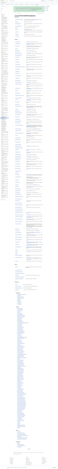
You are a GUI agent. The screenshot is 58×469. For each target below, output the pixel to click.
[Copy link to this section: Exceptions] (21, 441)
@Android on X (27, 458)
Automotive (32, 4)
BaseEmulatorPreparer (20, 314)
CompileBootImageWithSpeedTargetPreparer (20, 66)
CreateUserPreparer (17, 73)
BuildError (16, 284)
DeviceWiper (16, 109)
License (19, 467)
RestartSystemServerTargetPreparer (19, 196)
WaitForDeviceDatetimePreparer (18, 257)
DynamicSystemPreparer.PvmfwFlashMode (19, 273)
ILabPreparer (16, 29)
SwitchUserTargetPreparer (18, 232)
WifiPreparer (18, 427)
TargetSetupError (37, 258)
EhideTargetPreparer (19, 349)
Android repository (12, 458)
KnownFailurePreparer (17, 159)
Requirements (11, 459)
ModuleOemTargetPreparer (20, 379)
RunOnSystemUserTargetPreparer (19, 216)
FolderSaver (16, 135)
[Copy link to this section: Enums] (18, 264)
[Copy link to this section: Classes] (18, 39)
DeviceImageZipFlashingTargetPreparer (19, 95)
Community (15, 467)
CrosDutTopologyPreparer (18, 75)
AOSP (15, 13)
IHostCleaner (19, 299)
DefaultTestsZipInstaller (17, 80)
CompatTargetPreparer (17, 64)
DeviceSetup (16, 99)
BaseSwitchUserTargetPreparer (18, 53)
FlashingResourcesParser (36, 19)
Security (12, 4)
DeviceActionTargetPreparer (18, 82)
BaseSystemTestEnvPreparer (18, 55)
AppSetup (16, 48)
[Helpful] (41, 13)
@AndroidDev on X (28, 459)
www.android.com (44, 460)
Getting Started (7, 4)
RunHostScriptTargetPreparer (18, 207)
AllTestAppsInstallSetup (17, 43)
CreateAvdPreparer (17, 71)
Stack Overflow (43, 462)
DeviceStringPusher (17, 104)
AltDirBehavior (19, 431)
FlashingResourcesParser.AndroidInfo (21, 357)
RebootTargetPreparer (17, 190)
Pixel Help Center (44, 459)
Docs (17, 13)
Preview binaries (11, 461)
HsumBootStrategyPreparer (18, 144)
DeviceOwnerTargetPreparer (20, 338)
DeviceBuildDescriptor (37, 88)
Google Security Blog (28, 461)
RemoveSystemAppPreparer (20, 392)
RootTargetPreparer (17, 200)
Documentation (3, 2)
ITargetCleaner (19, 301)
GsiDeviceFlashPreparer (20, 362)
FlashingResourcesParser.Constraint (19, 19)
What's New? (2, 4)
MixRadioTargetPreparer (18, 168)
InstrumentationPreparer (18, 156)
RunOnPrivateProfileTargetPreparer (19, 210)
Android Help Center (44, 458)
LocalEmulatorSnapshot (20, 375)
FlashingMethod (17, 275)
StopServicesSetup (19, 410)
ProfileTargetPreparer (17, 182)
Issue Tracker (43, 463)
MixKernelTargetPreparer (18, 166)
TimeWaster (18, 421)
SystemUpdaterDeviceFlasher (21, 414)
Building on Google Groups (29, 463)
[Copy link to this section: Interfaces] (19, 17)
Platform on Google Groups (29, 462)
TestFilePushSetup (17, 244)
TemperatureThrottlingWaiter (18, 239)
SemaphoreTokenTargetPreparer (18, 221)
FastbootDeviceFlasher (17, 122)
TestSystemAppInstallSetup (20, 420)
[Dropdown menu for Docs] (8, 1)
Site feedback (24, 467)
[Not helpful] (42, 13)
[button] (4, 10)
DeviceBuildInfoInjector (17, 88)
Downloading (11, 460)
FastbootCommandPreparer (20, 351)
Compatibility (21, 4)
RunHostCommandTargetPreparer (21, 398)
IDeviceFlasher (29, 234)
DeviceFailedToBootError (18, 286)
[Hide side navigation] (8, 467)
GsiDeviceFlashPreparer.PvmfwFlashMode (22, 437)
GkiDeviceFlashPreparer (17, 139)
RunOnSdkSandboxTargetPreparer (19, 212)
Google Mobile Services (44, 461)
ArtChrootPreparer (19, 313)
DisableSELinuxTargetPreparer (18, 112)
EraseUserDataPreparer (17, 119)
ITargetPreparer (27, 30)
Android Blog (27, 460)
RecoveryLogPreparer (17, 192)
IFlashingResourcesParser (18, 23)
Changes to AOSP (34, 10)
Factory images (11, 462)
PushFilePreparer (35, 184)
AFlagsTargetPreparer (20, 308)
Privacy (22, 467)
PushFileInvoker (19, 386)
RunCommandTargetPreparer (20, 397)
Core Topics (16, 4)
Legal (17, 467)
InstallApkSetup (17, 149)
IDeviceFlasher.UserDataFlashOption (19, 278)
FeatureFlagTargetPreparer (20, 355)
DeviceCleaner (16, 90)
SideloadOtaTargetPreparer (20, 409)
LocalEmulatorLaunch (17, 161)
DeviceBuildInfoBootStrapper (21, 332)
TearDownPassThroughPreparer (18, 237)
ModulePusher (16, 172)
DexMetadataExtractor (20, 345)
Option (29, 100)
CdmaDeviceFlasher (19, 320)
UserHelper (16, 253)
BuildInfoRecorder (17, 59)
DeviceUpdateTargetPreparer (21, 343)
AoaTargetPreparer (19, 310)
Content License (32, 452)
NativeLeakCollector (17, 174)
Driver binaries (11, 463)
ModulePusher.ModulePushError (21, 445)
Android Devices (27, 4)
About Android (11, 467)
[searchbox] (4, 6)
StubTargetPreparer (17, 230)
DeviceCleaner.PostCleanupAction (19, 271)
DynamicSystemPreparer (18, 114)
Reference (37, 4)
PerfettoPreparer (19, 384)
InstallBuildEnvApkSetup (20, 368)
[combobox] (44, 0)
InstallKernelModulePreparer (18, 154)
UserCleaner (16, 251)
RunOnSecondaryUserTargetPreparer (21, 404)
